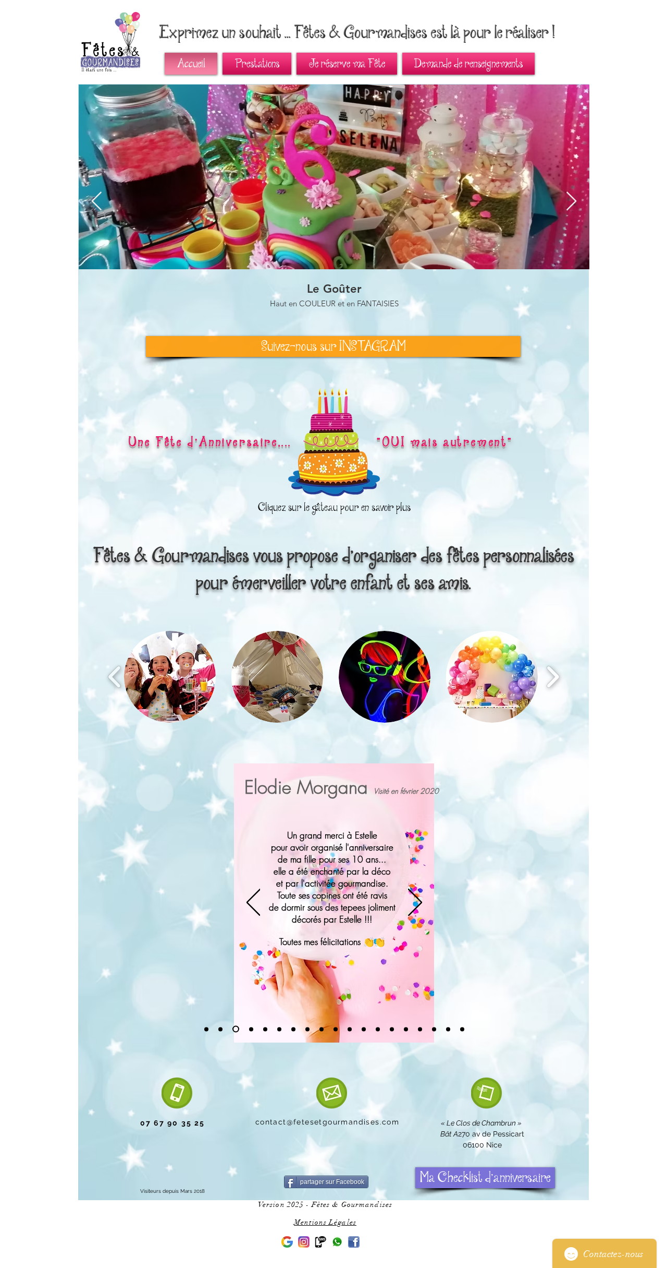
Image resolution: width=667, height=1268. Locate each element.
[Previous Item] (97, 202)
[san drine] (336, 1029)
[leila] (206, 1029)
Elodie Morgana (306, 787)
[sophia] (307, 1029)
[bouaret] (406, 1029)
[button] (170, 677)
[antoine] (265, 1029)
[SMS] (320, 1242)
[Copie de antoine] (279, 1029)
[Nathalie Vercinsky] (378, 1029)
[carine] (251, 1029)
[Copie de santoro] (462, 1029)
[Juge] (392, 1029)
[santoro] (448, 1029)
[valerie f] (420, 1029)
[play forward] (552, 676)
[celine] (350, 1029)
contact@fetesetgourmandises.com (327, 1122)
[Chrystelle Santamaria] (434, 1029)
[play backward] (115, 676)
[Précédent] (253, 903)
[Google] (287, 1242)
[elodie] (235, 1029)
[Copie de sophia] (321, 1029)
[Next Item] (571, 202)
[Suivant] (415, 903)
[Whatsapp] (337, 1242)
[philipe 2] (220, 1029)
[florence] (364, 1029)
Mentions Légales (325, 1222)
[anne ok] (293, 1029)
